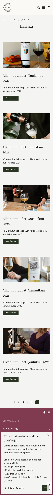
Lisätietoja (11, 421)
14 (30, 402)
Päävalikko (11, 429)
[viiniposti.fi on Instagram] (49, 412)
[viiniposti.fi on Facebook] (44, 412)
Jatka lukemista (10, 98)
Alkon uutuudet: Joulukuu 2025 (26, 362)
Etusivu (5, 20)
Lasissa (11, 20)
